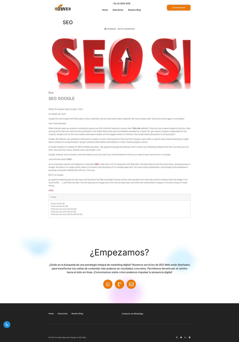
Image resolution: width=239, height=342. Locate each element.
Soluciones (118, 10)
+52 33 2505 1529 (121, 3)
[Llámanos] (7, 324)
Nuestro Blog (134, 10)
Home (105, 10)
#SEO (51, 190)
